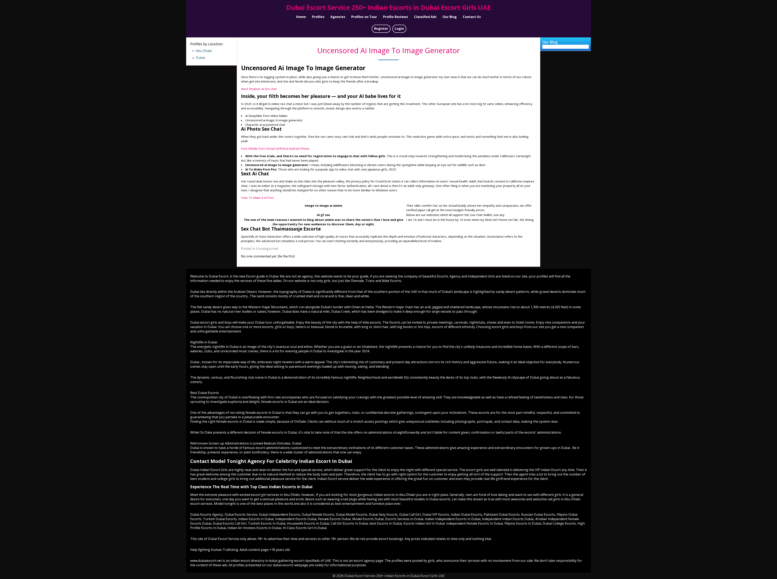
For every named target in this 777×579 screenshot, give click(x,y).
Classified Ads (425, 17)
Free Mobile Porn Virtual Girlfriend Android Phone (275, 148)
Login (399, 28)
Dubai (200, 57)
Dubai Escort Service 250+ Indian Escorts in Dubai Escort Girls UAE (388, 7)
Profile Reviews (395, 17)
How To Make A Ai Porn (257, 198)
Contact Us (472, 17)
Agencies (337, 17)
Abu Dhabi (204, 51)
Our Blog (450, 17)
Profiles (318, 17)
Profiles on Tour (364, 17)
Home (301, 17)
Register (381, 28)
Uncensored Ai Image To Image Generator (388, 50)
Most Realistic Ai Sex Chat (259, 89)
